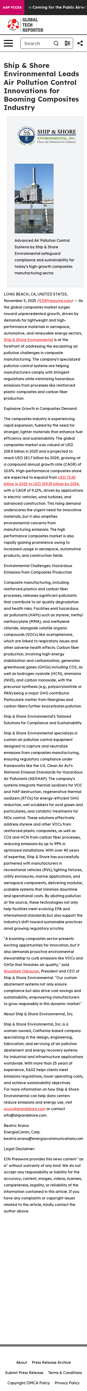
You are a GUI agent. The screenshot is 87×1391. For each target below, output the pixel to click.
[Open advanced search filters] (67, 43)
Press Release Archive (51, 1362)
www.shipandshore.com (24, 1108)
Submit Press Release (24, 1372)
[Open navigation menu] (8, 43)
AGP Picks (12, 7)
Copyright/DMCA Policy (28, 1383)
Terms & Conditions (65, 1372)
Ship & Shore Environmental (28, 339)
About (21, 1362)
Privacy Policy (67, 1383)
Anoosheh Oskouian (21, 971)
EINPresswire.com (55, 300)
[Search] (56, 43)
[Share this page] (80, 43)
